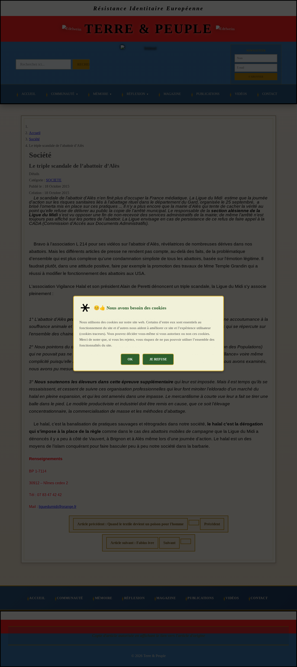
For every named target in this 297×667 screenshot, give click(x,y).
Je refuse (158, 359)
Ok (130, 359)
